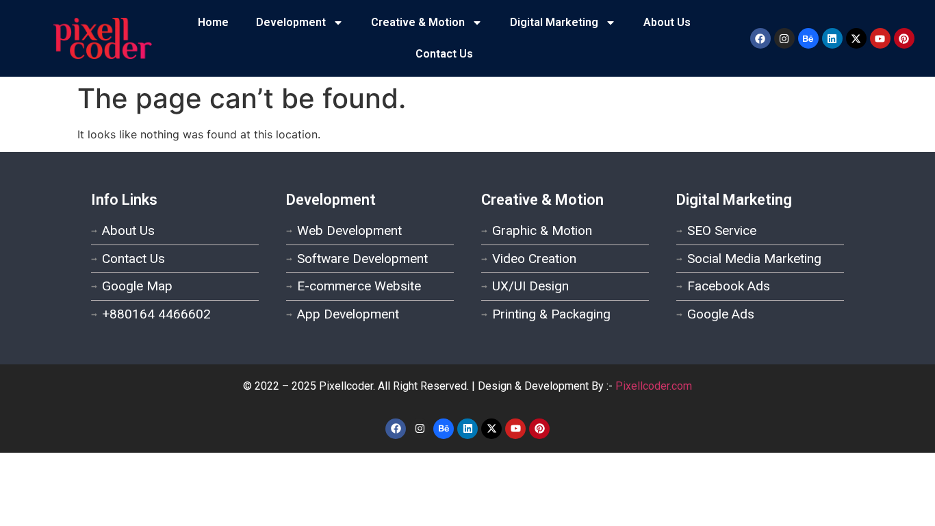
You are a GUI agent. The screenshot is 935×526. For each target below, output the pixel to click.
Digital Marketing (554, 22)
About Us (667, 22)
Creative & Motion (418, 22)
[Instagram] (784, 38)
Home (213, 22)
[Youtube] (880, 38)
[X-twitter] (856, 38)
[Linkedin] (832, 38)
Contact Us (444, 53)
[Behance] (808, 38)
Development (291, 22)
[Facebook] (760, 38)
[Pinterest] (904, 38)
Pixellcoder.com (653, 385)
